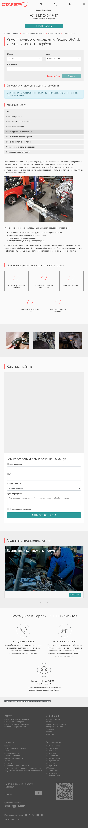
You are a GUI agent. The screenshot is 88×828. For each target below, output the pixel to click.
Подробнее (75, 595)
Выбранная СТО (14, 484)
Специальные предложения (15, 727)
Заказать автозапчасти (13, 758)
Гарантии (7, 746)
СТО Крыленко (51, 766)
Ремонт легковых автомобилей (16, 719)
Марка (10, 54)
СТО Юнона (50, 763)
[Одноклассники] (29, 815)
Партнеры (49, 732)
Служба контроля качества (15, 748)
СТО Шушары (51, 753)
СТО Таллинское (52, 771)
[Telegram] (42, 815)
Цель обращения (14, 494)
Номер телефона (14, 464)
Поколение (12, 64)
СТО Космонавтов (53, 746)
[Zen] (33, 815)
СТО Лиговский (52, 756)
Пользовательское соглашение (16, 766)
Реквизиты (50, 729)
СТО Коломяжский (53, 758)
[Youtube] (37, 815)
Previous (10, 341)
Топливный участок (12, 756)
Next (78, 341)
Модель (49, 54)
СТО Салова (50, 768)
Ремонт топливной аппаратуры (16, 724)
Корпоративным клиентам (56, 724)
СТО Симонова (51, 751)
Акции (6, 751)
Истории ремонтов (11, 753)
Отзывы (7, 761)
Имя (9, 474)
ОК (39, 793)
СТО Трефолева (52, 748)
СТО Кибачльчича (53, 776)
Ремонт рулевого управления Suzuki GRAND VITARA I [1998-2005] (27, 701)
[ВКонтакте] (26, 815)
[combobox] (24, 59)
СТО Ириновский (52, 761)
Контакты (8, 763)
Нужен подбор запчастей (20, 509)
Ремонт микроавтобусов (14, 722)
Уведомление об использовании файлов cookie (23, 771)
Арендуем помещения (54, 727)
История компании (53, 719)
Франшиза (50, 734)
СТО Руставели (52, 773)
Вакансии (49, 722)
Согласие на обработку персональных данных (22, 768)
